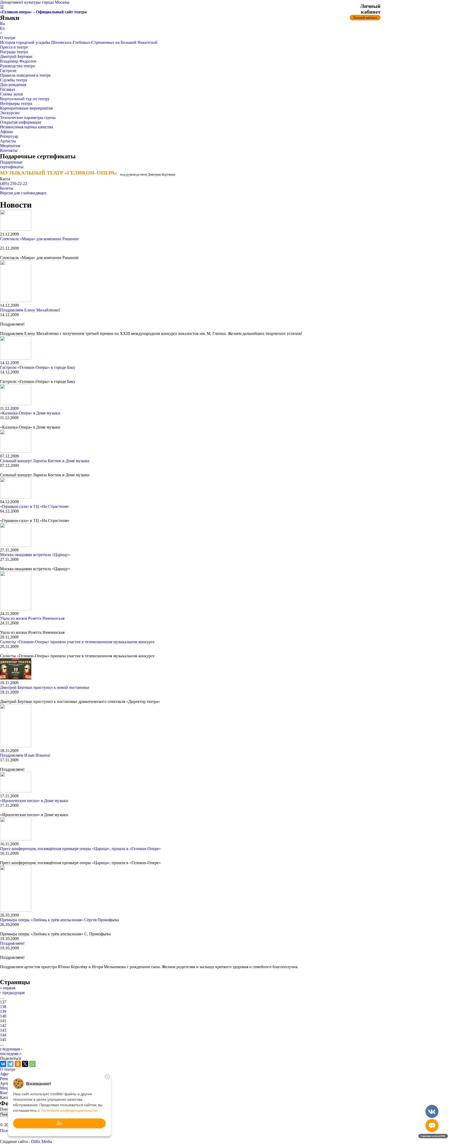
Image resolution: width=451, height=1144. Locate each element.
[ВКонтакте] (3, 1064)
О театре (7, 37)
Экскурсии (10, 113)
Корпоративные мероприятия (26, 108)
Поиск (6, 1109)
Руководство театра (17, 66)
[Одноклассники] (18, 1064)
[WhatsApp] (32, 1064)
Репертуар (9, 136)
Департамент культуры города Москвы (34, 2)
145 (3, 1039)
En (2, 28)
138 (3, 1006)
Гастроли (8, 70)
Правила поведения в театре (25, 75)
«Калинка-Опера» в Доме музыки (30, 413)
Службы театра (13, 80)
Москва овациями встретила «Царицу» (35, 554)
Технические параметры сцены (28, 117)
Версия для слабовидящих (23, 193)
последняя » (10, 1053)
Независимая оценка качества (26, 127)
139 (3, 1011)
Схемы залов (11, 94)
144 (3, 1035)
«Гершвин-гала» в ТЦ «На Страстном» (34, 506)
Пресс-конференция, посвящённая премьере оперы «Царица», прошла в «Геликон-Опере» (80, 848)
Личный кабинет (365, 18)
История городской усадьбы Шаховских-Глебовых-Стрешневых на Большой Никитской (78, 42)
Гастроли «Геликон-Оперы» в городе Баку (37, 367)
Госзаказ (7, 89)
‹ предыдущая (12, 992)
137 (3, 1002)
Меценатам (10, 145)
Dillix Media (41, 1141)
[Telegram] (10, 1064)
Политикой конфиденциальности (69, 1110)
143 (3, 1030)
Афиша (6, 131)
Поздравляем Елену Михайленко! (30, 310)
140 (3, 1016)
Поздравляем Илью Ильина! (25, 755)
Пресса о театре (14, 47)
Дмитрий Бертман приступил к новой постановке (44, 687)
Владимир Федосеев (18, 61)
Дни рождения (13, 84)
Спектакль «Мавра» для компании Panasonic (39, 239)
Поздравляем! (12, 943)
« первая (7, 988)
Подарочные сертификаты (11, 164)
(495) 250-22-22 (13, 183)
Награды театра (14, 52)
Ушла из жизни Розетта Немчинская (32, 618)
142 (3, 1025)
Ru (2, 23)
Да (59, 1123)
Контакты (8, 150)
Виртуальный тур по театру (25, 99)
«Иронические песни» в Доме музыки (34, 800)
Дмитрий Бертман (16, 56)
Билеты (6, 188)
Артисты (8, 141)
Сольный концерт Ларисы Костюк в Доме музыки (45, 461)
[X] (25, 1064)
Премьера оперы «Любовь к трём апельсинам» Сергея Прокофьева (59, 920)
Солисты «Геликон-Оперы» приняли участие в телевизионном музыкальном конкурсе (77, 642)
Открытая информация (20, 122)
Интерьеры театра (16, 103)
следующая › (11, 1049)
